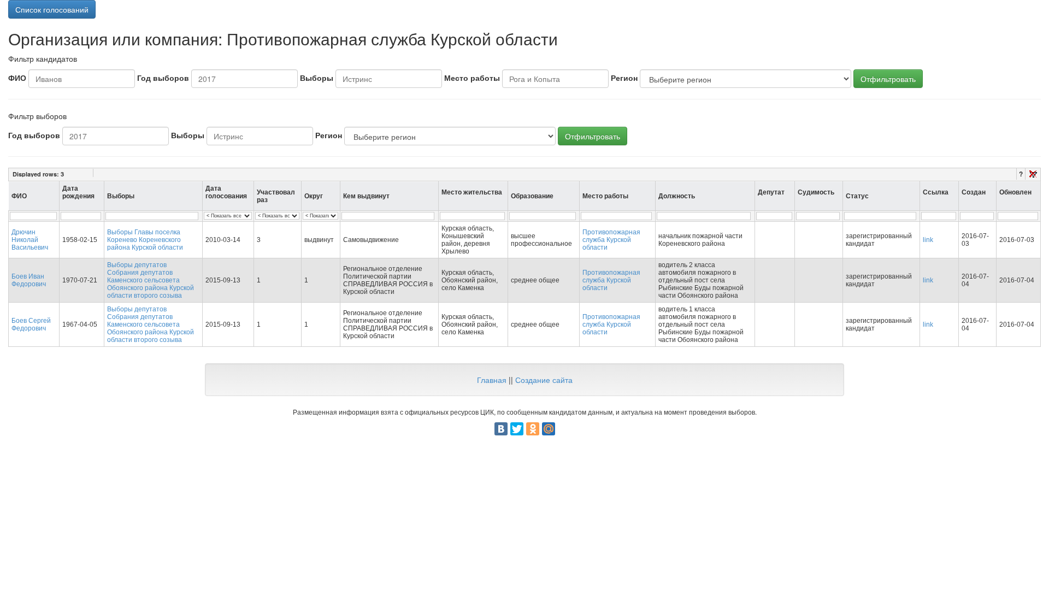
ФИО (17, 77)
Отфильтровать (888, 78)
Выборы (316, 77)
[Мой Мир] (548, 428)
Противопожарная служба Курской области (611, 239)
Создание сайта (544, 379)
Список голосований (52, 9)
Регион (624, 77)
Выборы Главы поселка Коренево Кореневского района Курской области (145, 239)
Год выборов (163, 77)
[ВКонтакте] (501, 428)
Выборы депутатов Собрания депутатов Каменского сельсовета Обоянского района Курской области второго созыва (150, 280)
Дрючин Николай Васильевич (29, 239)
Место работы (472, 77)
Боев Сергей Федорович (31, 324)
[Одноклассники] (532, 428)
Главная (491, 379)
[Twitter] (516, 428)
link (928, 240)
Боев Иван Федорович (28, 280)
